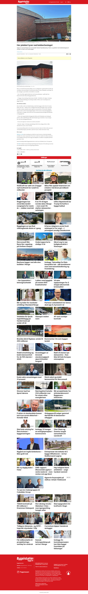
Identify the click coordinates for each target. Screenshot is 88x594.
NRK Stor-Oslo (20, 134)
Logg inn (61, 2)
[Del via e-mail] (70, 54)
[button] (18, 163)
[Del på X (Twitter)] (68, 54)
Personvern (37, 585)
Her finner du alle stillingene (44, 170)
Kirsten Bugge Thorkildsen (63, 564)
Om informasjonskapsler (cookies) (41, 584)
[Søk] (66, 2)
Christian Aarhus (45, 564)
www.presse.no (55, 575)
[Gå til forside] (23, 2)
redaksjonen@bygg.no (43, 566)
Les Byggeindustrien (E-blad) (54, 2)
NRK (19, 143)
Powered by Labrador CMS (44, 592)
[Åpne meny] (69, 2)
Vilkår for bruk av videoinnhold (40, 583)
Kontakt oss (56, 567)
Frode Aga (46, 563)
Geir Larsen (63, 565)
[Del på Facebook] (67, 54)
